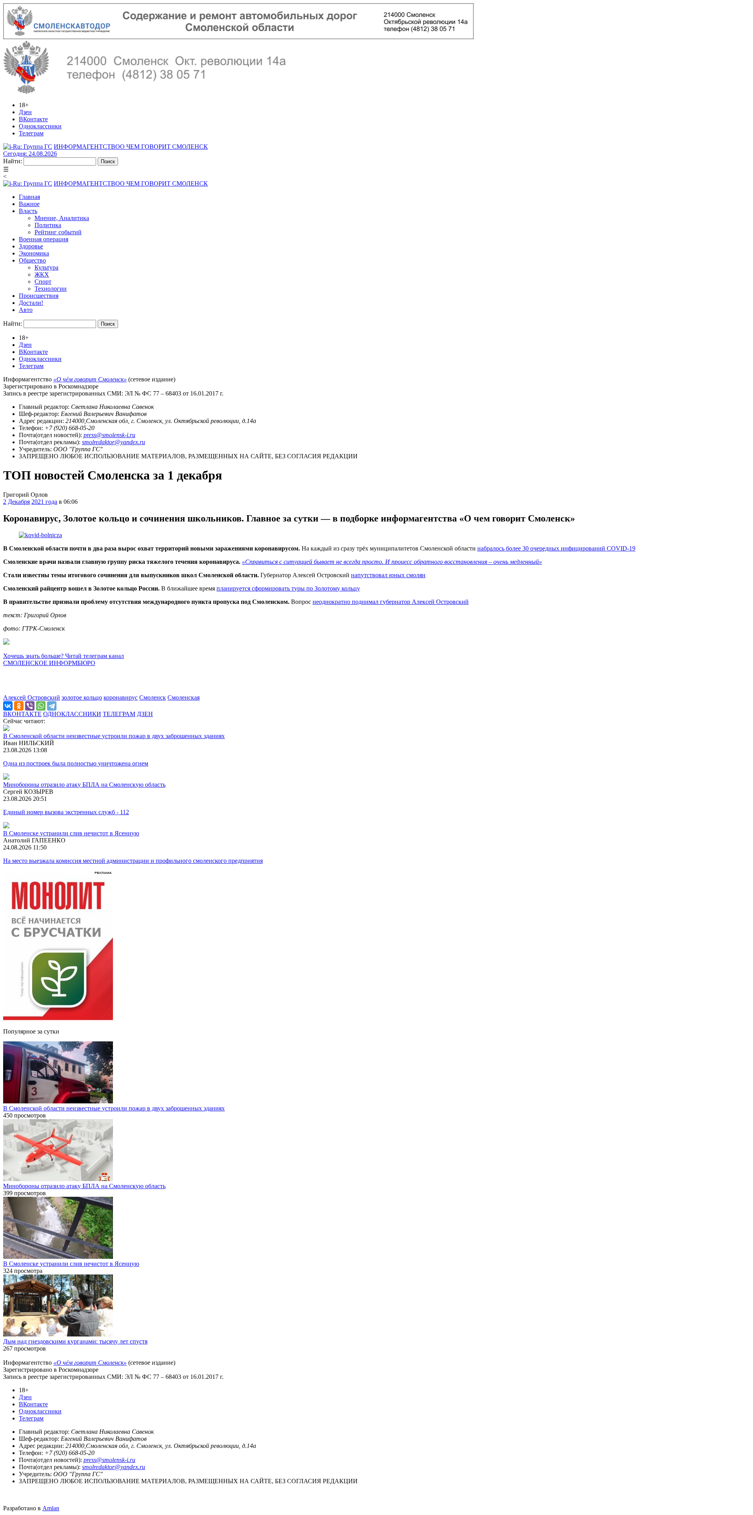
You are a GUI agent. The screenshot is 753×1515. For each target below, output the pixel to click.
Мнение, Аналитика (62, 218)
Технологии (51, 288)
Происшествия (38, 295)
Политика (48, 225)
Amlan (50, 1508)
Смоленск (152, 697)
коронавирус (121, 697)
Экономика (34, 253)
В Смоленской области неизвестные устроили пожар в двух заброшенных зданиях (114, 736)
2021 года (44, 501)
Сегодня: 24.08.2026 (30, 153)
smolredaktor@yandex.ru (113, 442)
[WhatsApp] (40, 706)
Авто (26, 309)
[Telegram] (51, 706)
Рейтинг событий (58, 232)
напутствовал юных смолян (388, 575)
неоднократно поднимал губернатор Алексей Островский (391, 601)
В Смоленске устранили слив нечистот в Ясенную (71, 833)
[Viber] (30, 706)
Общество (32, 260)
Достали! (31, 302)
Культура (46, 267)
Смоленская (183, 697)
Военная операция (43, 239)
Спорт (43, 281)
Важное (29, 204)
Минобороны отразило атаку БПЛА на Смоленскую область (84, 784)
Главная (29, 196)
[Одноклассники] (19, 706)
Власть (28, 211)
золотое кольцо (82, 697)
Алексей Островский (31, 697)
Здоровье (31, 246)
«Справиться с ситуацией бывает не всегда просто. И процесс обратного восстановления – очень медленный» (392, 561)
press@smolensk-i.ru (109, 435)
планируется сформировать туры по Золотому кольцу (288, 588)
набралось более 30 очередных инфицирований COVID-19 (556, 548)
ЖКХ (42, 274)
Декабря (19, 501)
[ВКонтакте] (8, 706)
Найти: (12, 161)
